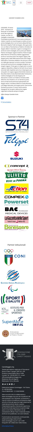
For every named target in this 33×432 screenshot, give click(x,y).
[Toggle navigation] (21, 2)
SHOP (29, 3)
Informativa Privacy (8, 426)
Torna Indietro (6, 102)
